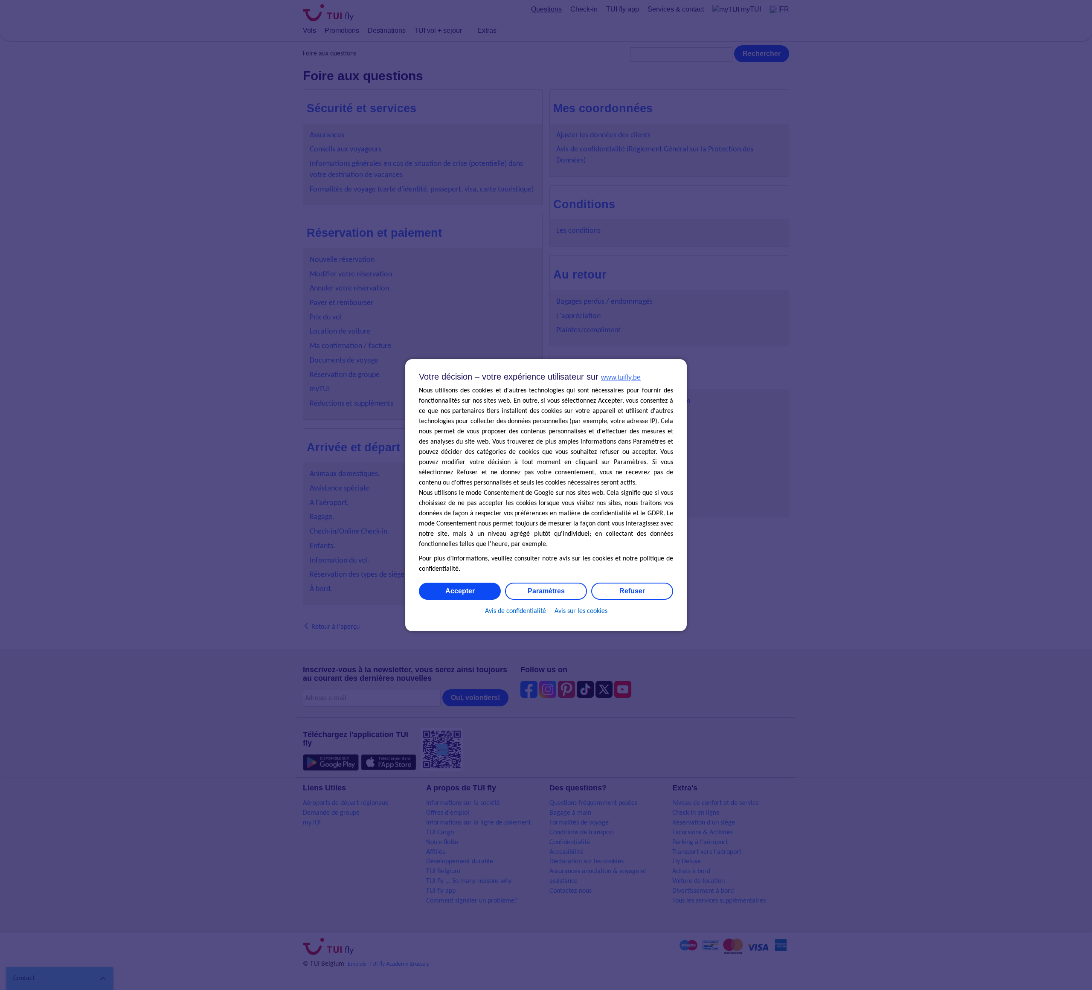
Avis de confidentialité (515, 611)
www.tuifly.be (621, 377)
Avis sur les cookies (581, 611)
